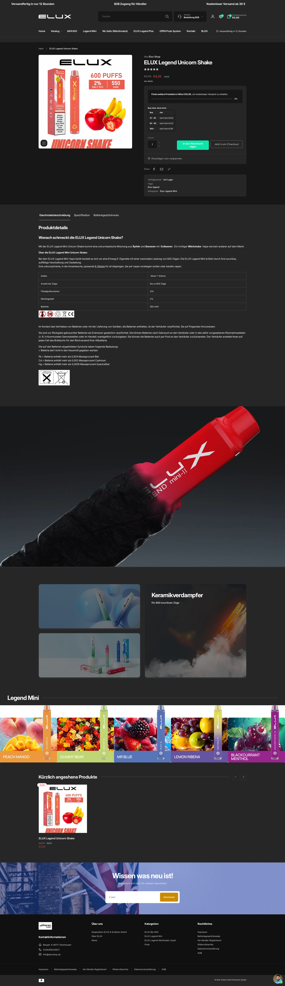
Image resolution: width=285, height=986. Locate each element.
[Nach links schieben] (235, 777)
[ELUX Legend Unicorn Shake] (63, 827)
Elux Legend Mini (168, 191)
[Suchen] (167, 16)
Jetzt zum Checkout (226, 144)
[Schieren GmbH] (45, 928)
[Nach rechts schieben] (243, 777)
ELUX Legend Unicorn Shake (57, 838)
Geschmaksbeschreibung (54, 215)
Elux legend (153, 187)
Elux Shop (152, 56)
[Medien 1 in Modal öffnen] (85, 101)
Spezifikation (82, 215)
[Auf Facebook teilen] (154, 169)
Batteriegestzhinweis (106, 215)
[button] (236, 16)
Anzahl (151, 138)
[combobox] (135, 16)
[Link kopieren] (169, 169)
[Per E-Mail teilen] (161, 169)
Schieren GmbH (226, 980)
